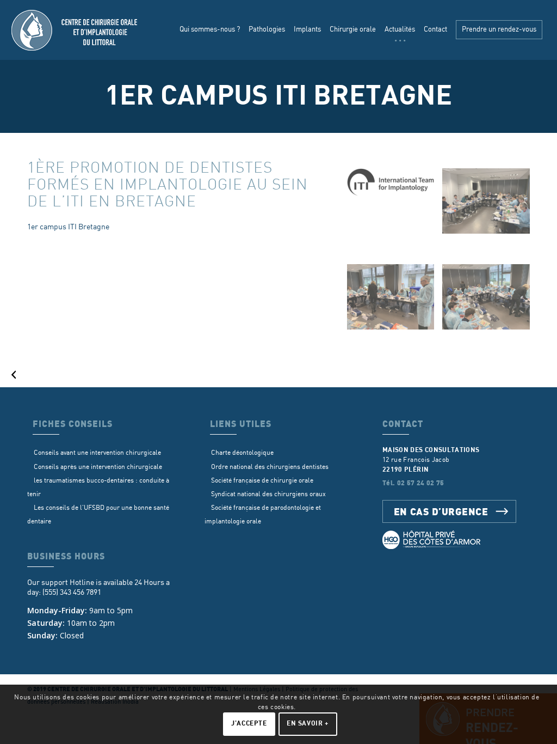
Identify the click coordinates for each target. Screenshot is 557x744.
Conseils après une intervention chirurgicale (98, 467)
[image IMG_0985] (395, 301)
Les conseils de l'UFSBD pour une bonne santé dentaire (98, 514)
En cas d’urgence (441, 511)
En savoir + (308, 723)
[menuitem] (209, 30)
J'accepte (249, 723)
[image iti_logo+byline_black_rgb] (395, 186)
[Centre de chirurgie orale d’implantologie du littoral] (75, 30)
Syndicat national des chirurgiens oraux (268, 494)
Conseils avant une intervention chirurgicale (97, 452)
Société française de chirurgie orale (262, 480)
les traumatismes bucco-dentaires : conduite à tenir (98, 487)
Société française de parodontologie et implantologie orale (263, 514)
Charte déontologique (242, 452)
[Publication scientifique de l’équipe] (8, 372)
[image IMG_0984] (490, 301)
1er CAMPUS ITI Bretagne (278, 96)
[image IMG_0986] (490, 205)
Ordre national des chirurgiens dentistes (270, 467)
